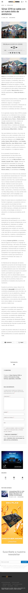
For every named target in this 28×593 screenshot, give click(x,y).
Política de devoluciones (17, 584)
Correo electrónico (9, 417)
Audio (2, 5)
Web (5, 422)
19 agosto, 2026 (12, 496)
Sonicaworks (12, 17)
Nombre (6, 412)
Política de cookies (15, 582)
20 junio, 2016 (4, 17)
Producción (10, 5)
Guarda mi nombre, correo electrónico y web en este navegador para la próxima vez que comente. (14, 430)
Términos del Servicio (7, 584)
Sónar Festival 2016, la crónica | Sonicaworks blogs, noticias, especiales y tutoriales (13, 376)
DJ (5, 5)
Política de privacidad (5, 582)
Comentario (6, 396)
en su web (11, 289)
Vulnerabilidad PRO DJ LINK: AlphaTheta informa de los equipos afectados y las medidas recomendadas (16, 493)
